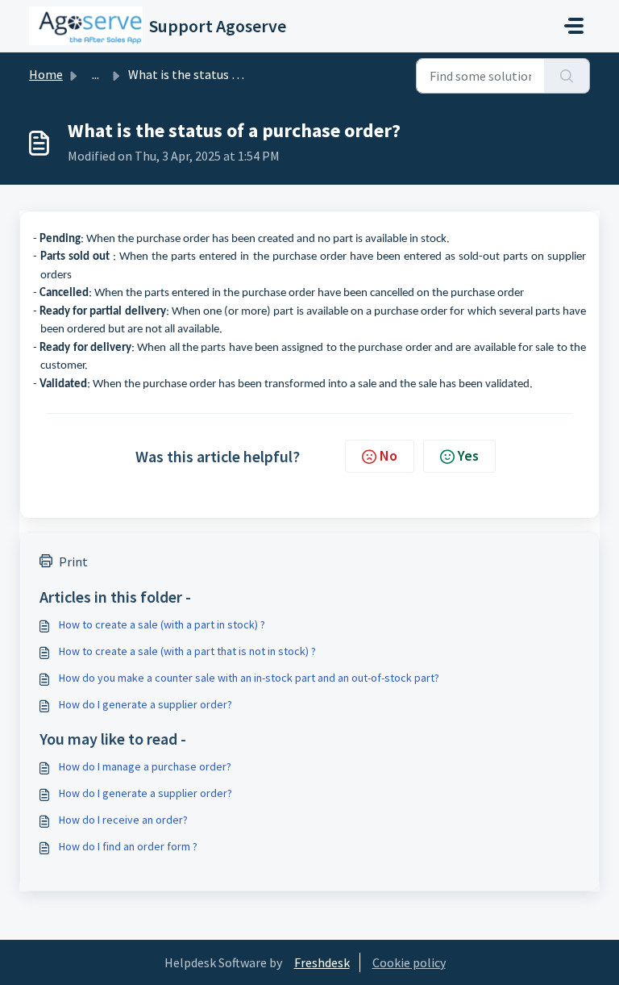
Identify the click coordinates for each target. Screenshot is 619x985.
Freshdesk (322, 962)
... (95, 74)
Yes (468, 455)
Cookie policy (409, 962)
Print (73, 561)
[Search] (567, 76)
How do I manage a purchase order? (145, 766)
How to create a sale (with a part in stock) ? (162, 624)
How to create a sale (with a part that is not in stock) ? (187, 651)
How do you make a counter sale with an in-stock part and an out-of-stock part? (249, 677)
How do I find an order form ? (128, 846)
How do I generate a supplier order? (145, 704)
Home (46, 74)
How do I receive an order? (123, 819)
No (388, 455)
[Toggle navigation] (574, 25)
